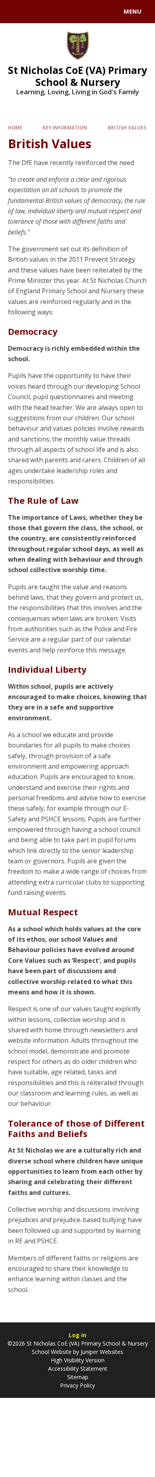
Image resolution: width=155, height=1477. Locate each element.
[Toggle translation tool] (35, 11)
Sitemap (77, 1377)
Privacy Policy (77, 1385)
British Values (127, 128)
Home (15, 128)
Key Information (65, 128)
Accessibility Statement (77, 1368)
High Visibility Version (78, 1360)
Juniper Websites (102, 1352)
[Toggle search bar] (15, 11)
